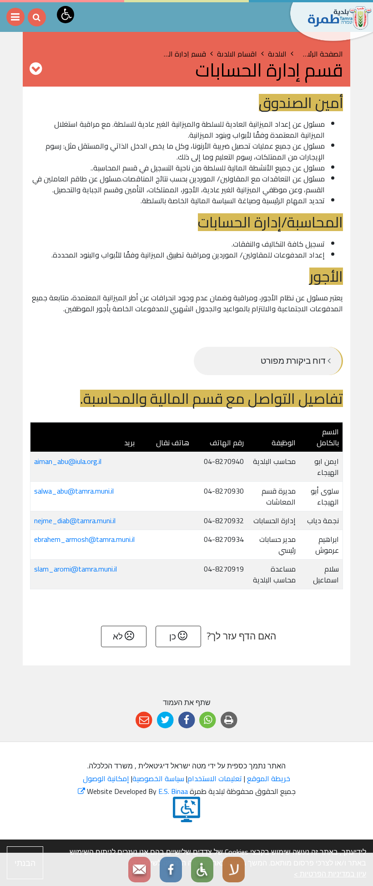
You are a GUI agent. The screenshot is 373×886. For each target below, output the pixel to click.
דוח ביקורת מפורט (294, 360)
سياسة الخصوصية (158, 778)
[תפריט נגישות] (65, 14)
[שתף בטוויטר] (165, 720)
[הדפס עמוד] (229, 720)
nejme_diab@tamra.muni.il (75, 520)
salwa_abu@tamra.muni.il (74, 491)
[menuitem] (268, 361)
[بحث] (37, 17)
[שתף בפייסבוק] (187, 720)
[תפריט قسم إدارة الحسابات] (36, 68)
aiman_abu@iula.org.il (67, 461)
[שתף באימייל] (144, 720)
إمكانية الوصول (106, 778)
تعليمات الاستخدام (214, 778)
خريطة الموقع (268, 778)
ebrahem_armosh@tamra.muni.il (84, 539)
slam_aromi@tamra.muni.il (75, 569)
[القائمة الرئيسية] (15, 17)
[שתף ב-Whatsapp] (207, 720)
